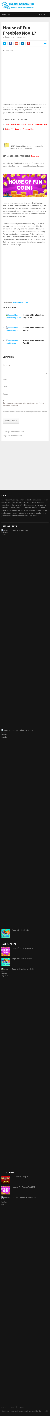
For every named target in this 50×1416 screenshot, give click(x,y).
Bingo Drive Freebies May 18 (22, 959)
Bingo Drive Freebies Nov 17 (14, 435)
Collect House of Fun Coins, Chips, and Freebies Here (26, 124)
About (12, 1407)
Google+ (16, 43)
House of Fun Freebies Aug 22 (33, 341)
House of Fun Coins (20, 302)
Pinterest (28, 43)
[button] (6, 15)
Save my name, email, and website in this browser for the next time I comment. (23, 404)
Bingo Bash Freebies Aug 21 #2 (22, 969)
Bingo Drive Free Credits (20, 930)
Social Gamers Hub (21, 1411)
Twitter (4, 43)
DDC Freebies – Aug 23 (20, 1176)
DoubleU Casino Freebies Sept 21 (23, 730)
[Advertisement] (25, 78)
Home (3, 1407)
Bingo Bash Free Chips (20, 530)
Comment (7, 365)
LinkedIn (22, 43)
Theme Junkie (43, 1411)
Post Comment (11, 421)
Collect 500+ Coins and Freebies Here (19, 129)
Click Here (35, 156)
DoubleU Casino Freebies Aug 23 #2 (24, 1197)
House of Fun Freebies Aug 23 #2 (33, 316)
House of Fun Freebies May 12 (22, 948)
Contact (21, 1407)
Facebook (10, 43)
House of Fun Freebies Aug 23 (33, 328)
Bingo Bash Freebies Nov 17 (16, 432)
